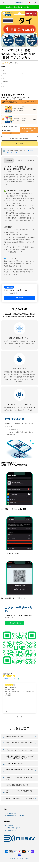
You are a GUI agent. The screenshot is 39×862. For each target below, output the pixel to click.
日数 (2, 70)
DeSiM (18, 858)
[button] (4, 3)
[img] (20, 676)
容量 (2, 78)
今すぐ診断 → (19, 297)
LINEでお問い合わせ (14, 623)
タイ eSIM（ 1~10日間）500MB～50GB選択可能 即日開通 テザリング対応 (19, 108)
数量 (2, 86)
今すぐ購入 (19, 143)
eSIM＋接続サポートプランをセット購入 (28, 130)
